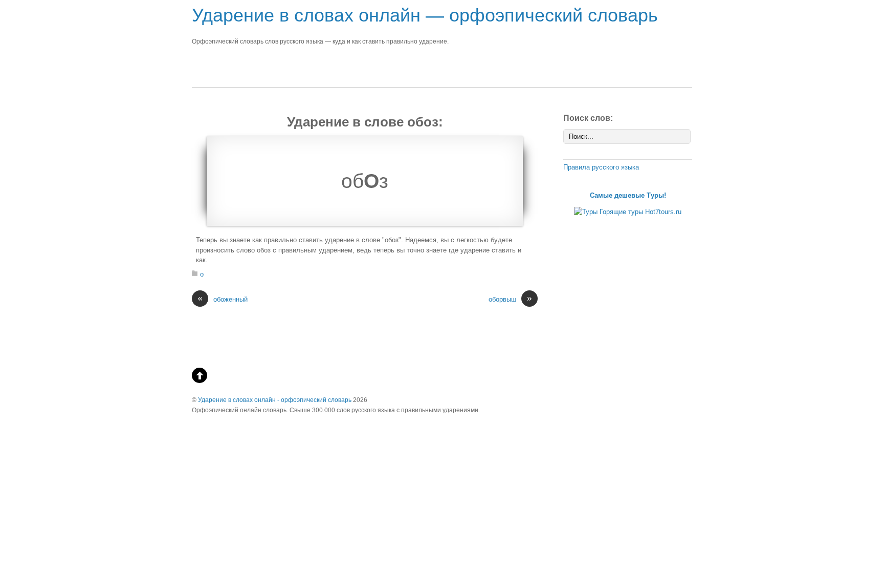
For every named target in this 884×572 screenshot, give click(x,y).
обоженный (222, 298)
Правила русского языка (601, 167)
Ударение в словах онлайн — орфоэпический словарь (425, 15)
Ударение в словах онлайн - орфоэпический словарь (274, 399)
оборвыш (510, 298)
